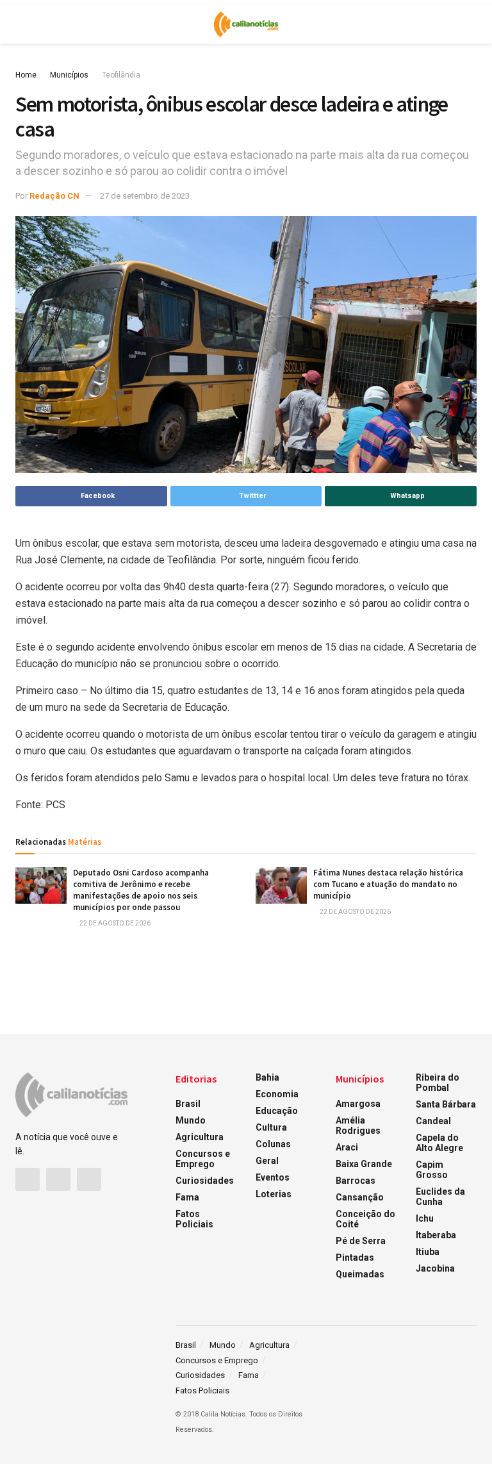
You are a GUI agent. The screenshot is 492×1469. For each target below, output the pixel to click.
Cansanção (360, 1197)
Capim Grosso (432, 1169)
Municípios (69, 75)
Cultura (271, 1127)
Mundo (191, 1120)
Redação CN (54, 196)
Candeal (433, 1121)
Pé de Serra (361, 1241)
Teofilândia (121, 75)
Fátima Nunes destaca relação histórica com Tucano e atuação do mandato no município (388, 884)
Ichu (425, 1218)
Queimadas (360, 1274)
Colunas (273, 1144)
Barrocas (355, 1180)
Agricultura (200, 1137)
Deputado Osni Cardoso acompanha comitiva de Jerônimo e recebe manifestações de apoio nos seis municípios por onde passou (141, 890)
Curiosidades (205, 1180)
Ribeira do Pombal (437, 1082)
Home (26, 75)
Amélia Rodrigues (358, 1125)
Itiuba (427, 1252)
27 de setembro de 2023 (145, 196)
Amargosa (358, 1104)
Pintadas (355, 1257)
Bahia (267, 1077)
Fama (187, 1197)
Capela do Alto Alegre (439, 1143)
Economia (277, 1094)
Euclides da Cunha (440, 1196)
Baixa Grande (364, 1164)
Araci (347, 1147)
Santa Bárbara (446, 1104)
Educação (277, 1111)
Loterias (273, 1194)
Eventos (273, 1177)
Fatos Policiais (194, 1219)
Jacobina (435, 1268)
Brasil (188, 1104)
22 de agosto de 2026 (114, 923)
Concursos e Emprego (203, 1159)
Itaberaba (436, 1235)
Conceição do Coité (365, 1219)
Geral (267, 1161)
